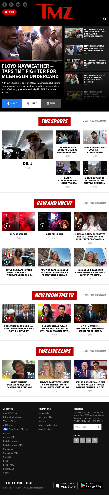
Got (9, 12)
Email (53, 103)
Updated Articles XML (13, 445)
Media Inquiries (45, 429)
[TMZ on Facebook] (4, 4)
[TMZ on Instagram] (25, 4)
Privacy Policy (80, 421)
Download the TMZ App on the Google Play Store (91, 485)
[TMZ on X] (11, 4)
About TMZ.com (10, 413)
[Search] (105, 19)
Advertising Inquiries (47, 425)
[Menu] (4, 19)
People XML (8, 465)
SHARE (33, 103)
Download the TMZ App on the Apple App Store (66, 485)
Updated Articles (11, 441)
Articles (6, 433)
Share (13, 103)
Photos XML (8, 469)
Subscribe (98, 427)
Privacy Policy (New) (12, 417)
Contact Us (43, 413)
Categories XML (10, 453)
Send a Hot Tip (45, 417)
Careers (42, 421)
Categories (8, 449)
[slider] (31, 60)
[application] (31, 43)
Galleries (7, 457)
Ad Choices (8, 425)
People (6, 461)
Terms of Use (9, 421)
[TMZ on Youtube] (18, 4)
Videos (6, 473)
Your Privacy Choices (18, 429)
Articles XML (9, 437)
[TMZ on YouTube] (88, 440)
